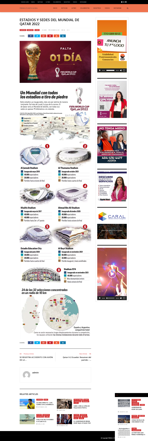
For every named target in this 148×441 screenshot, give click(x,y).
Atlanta (86, 399)
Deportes (22, 30)
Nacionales (85, 401)
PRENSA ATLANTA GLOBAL (29, 8)
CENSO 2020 (141, 416)
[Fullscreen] (124, 70)
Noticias (40, 2)
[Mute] (121, 70)
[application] (112, 46)
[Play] (100, 70)
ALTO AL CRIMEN (78, 399)
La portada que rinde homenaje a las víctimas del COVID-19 (138, 435)
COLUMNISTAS (57, 2)
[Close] (117, 395)
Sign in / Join (25, 2)
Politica (85, 416)
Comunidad (77, 401)
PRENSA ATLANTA (113, 438)
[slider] (110, 70)
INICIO (33, 2)
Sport (45, 399)
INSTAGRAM (83, 2)
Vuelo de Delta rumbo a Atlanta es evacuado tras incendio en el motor (45, 422)
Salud (76, 418)
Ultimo (48, 2)
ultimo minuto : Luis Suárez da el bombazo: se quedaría (45, 404)
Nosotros (67, 2)
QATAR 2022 (30, 30)
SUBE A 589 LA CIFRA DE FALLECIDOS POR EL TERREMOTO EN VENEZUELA (82, 408)
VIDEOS (75, 2)
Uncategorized (136, 430)
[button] (112, 46)
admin (45, 30)
